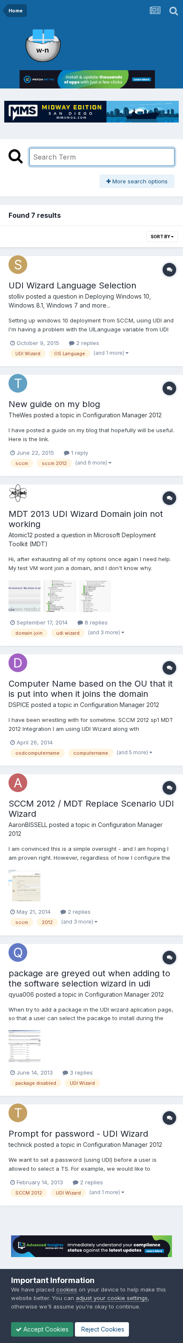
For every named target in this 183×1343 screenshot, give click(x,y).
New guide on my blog (54, 404)
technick (20, 1144)
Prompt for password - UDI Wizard (78, 1134)
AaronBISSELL (28, 824)
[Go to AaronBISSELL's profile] (18, 782)
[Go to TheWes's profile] (18, 383)
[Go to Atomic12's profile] (18, 493)
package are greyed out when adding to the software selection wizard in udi (89, 978)
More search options (139, 181)
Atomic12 (21, 535)
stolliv (16, 296)
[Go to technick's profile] (18, 1112)
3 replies (80, 1072)
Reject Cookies (102, 1329)
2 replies (86, 342)
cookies (66, 1289)
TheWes (20, 415)
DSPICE (19, 704)
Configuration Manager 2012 (122, 415)
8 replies (95, 622)
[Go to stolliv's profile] (18, 264)
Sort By (161, 236)
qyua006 (21, 994)
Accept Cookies (45, 1329)
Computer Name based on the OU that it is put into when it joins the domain (91, 689)
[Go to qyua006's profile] (18, 952)
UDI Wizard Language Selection (72, 285)
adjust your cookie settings (112, 1298)
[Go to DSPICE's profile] (18, 662)
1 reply (78, 452)
